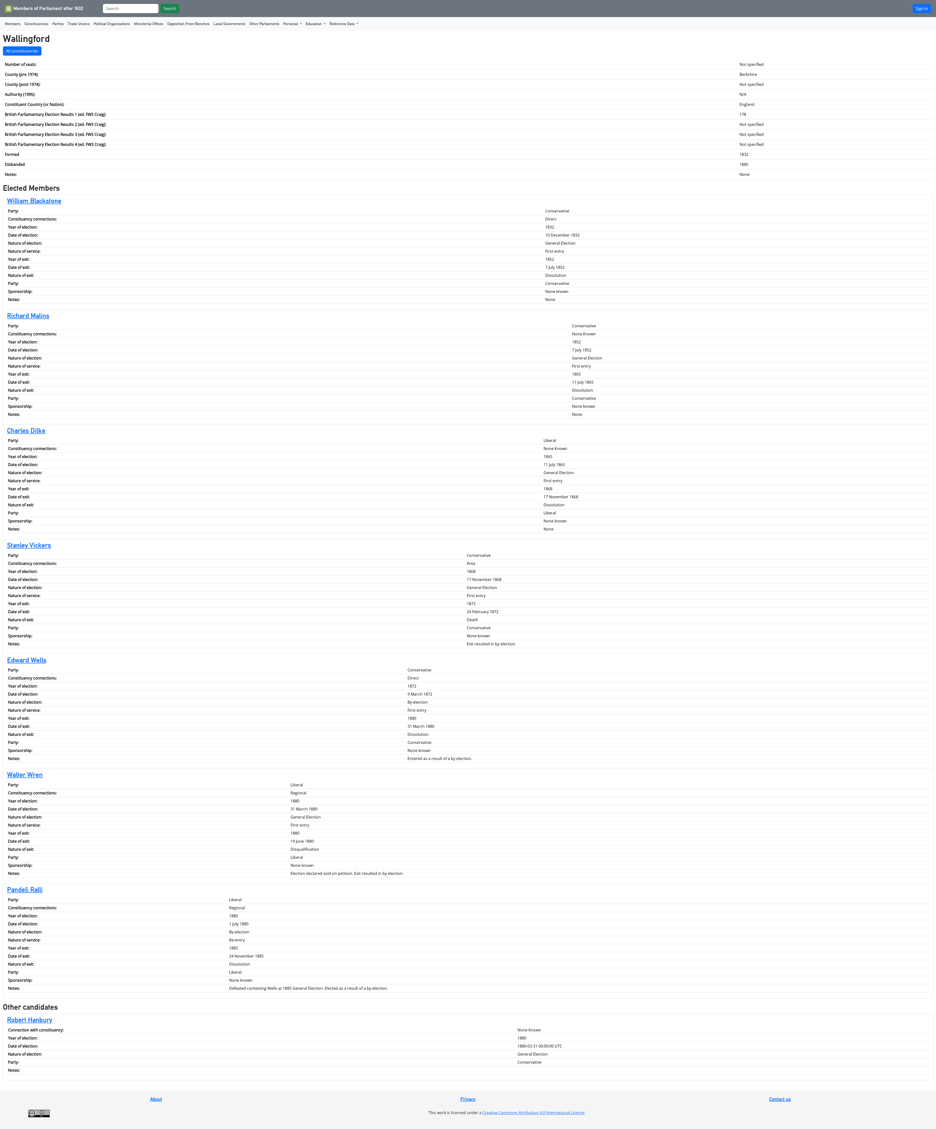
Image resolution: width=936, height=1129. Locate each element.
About (156, 1099)
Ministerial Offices (148, 23)
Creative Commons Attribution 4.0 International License (533, 1112)
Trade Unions (79, 23)
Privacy (468, 1099)
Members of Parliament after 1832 (47, 8)
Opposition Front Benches (188, 23)
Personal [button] (291, 23)
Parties (58, 23)
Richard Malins (28, 316)
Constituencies (36, 23)
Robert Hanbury (29, 1020)
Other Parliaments (264, 23)
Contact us (780, 1099)
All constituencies (22, 51)
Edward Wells (26, 660)
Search (170, 8)
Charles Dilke (26, 430)
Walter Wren (25, 775)
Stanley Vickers (29, 545)
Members (12, 23)
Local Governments (229, 23)
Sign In (922, 8)
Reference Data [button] (342, 23)
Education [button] (314, 23)
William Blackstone (34, 201)
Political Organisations (112, 23)
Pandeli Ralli (25, 889)
